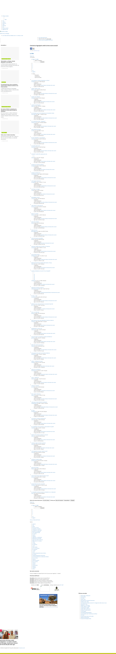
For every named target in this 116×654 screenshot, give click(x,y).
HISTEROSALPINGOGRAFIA (86, 612)
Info (33, 525)
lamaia (41, 431)
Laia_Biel (33, 247)
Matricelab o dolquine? (85, 595)
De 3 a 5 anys (35, 558)
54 (34, 277)
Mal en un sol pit (34, 213)
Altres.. (33, 568)
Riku (32, 239)
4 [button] (32, 66)
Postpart (34, 536)
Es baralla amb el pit (35, 145)
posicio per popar (35, 467)
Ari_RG (32, 387)
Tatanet (32, 346)
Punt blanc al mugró (35, 189)
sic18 (32, 130)
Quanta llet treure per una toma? (38, 483)
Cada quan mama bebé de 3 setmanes (39, 402)
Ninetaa (42, 423)
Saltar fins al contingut (4, 33)
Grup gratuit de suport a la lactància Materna (40, 353)
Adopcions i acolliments (37, 537)
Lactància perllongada (35, 105)
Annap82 (33, 165)
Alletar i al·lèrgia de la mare (37, 361)
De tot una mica (35, 527)
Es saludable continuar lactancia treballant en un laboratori (43, 492)
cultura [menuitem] (3, 22)
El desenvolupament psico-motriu (39, 553)
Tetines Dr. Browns (35, 385)
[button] (33, 71)
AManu (32, 106)
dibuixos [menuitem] (4, 25)
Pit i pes (33, 410)
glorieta (41, 333)
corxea (32, 444)
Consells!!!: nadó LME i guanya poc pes (39, 154)
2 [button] (32, 64)
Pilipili (41, 101)
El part (33, 534)
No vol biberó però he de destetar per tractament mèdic (42, 113)
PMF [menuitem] (6, 19)
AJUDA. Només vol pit (35, 88)
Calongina (33, 280)
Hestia (32, 264)
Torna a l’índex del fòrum (35, 519)
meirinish (33, 329)
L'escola (33, 564)
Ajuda (33, 526)
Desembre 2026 (84, 604)
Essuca (41, 456)
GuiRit (32, 157)
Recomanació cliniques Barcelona (88, 600)
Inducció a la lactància (35, 369)
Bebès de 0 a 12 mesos (37, 541)
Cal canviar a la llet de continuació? (38, 418)
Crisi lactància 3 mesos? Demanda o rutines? (40, 80)
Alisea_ (32, 436)
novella (32, 427)
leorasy (41, 85)
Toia (32, 190)
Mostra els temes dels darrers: (36, 500)
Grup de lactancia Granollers (37, 238)
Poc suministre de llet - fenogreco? (38, 121)
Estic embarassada (36, 532)
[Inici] (4, 31)
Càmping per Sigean (85, 607)
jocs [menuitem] (3, 26)
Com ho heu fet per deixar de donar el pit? (40, 475)
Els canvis (34, 554)
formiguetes (33, 255)
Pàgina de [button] (35, 59)
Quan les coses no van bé (37, 539)
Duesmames (33, 370)
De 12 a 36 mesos (35, 548)
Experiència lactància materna (37, 287)
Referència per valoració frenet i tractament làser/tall (42, 304)
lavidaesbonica (34, 174)
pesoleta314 (42, 415)
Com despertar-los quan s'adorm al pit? (39, 451)
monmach (33, 138)
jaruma (41, 497)
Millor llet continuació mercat (37, 344)
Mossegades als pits (35, 197)
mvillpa (32, 98)
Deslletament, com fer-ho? (36, 328)
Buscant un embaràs (36, 531)
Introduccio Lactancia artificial (37, 164)
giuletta (32, 337)
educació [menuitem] (4, 23)
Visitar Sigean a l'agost (85, 606)
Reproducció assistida (36, 538)
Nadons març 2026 (85, 601)
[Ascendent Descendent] (67, 500)
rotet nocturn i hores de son (37, 205)
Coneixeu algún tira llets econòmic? (38, 443)
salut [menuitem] (3, 24)
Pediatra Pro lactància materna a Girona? (39, 434)
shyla (41, 366)
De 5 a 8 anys (35, 561)
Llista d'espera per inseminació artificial (89, 613)
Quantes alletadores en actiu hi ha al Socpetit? (40, 271)
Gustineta (42, 126)
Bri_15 (32, 305)
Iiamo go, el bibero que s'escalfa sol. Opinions (40, 246)
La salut (33, 543)
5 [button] (32, 68)
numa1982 (42, 349)
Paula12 (42, 109)
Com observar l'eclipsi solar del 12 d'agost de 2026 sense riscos (94, 602)
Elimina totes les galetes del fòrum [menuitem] (46, 40)
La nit (33, 545)
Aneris (41, 194)
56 (34, 279)
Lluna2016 (33, 297)
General (34, 524)
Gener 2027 (83, 599)
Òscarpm (42, 177)
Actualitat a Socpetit (36, 528)
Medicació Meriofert (85, 617)
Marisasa (33, 89)
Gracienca (33, 206)
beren (41, 169)
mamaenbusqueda (35, 288)
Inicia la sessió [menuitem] (5, 28)
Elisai (32, 223)
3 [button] (32, 65)
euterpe (33, 477)
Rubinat (33, 468)
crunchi (41, 134)
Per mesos (34, 533)
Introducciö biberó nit (35, 172)
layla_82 (33, 395)
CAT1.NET (61, 585)
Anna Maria (42, 93)
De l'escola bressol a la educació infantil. (40, 556)
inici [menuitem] (3, 20)
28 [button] (32, 70)
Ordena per (52, 500)
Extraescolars (35, 565)
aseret (32, 419)
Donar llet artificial (35, 221)
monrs (32, 493)
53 (34, 275)
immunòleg (83, 596)
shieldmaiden (34, 403)
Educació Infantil (35, 560)
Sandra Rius (33, 122)
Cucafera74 (33, 485)
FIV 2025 (82, 615)
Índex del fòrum (44, 37)
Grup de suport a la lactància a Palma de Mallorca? (41, 336)
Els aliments (34, 544)
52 (34, 274)
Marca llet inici (34, 230)
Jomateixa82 (33, 460)
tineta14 (42, 210)
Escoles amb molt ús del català (87, 616)
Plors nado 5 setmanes (36, 394)
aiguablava (42, 226)
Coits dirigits (83, 611)
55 (34, 278)
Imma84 (33, 81)
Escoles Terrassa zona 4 (86, 610)
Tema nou (32, 56)
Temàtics (34, 567)
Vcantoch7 (33, 321)
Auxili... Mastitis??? (35, 377)
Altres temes (34, 547)
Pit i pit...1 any (34, 295)
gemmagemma (34, 231)
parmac (32, 313)
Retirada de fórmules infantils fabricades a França (41, 262)
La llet (32, 53)
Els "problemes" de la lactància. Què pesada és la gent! (42, 426)
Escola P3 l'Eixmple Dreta (86, 618)
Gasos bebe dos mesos (36, 129)
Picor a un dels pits (35, 312)
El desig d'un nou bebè (37, 530)
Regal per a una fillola (85, 605)
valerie (41, 325)
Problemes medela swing (36, 459)
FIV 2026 (82, 598)
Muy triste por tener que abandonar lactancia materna (42, 320)
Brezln (41, 267)
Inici (39, 37)
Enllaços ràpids (5, 16)
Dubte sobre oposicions (86, 609)
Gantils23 (42, 488)
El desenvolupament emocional (38, 555)
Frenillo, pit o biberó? (35, 96)
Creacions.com (22, 647)
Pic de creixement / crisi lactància (38, 137)
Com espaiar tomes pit (36, 181)
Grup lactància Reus (35, 254)
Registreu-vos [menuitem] (5, 29)
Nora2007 (33, 354)
